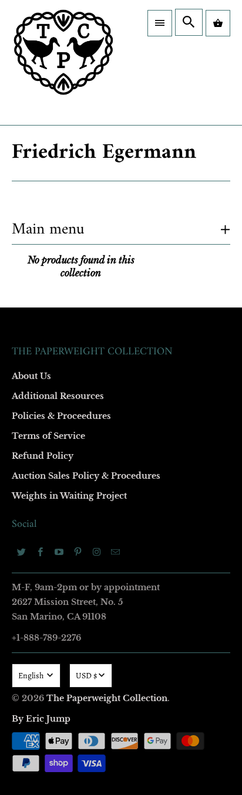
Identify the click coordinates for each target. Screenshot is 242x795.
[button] (159, 23)
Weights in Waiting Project (69, 495)
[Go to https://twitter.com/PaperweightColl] (21, 551)
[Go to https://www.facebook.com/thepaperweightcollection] (40, 551)
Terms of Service (48, 436)
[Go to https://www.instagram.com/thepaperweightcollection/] (96, 551)
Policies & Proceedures (61, 416)
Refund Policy (42, 456)
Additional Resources (58, 396)
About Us (31, 376)
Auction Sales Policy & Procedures (86, 476)
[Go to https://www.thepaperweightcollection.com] (63, 62)
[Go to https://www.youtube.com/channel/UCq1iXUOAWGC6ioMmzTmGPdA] (58, 551)
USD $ (86, 675)
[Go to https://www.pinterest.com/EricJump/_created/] (77, 551)
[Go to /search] (188, 22)
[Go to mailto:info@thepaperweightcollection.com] (115, 551)
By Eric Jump (41, 718)
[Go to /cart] (218, 23)
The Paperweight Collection (106, 698)
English (31, 675)
